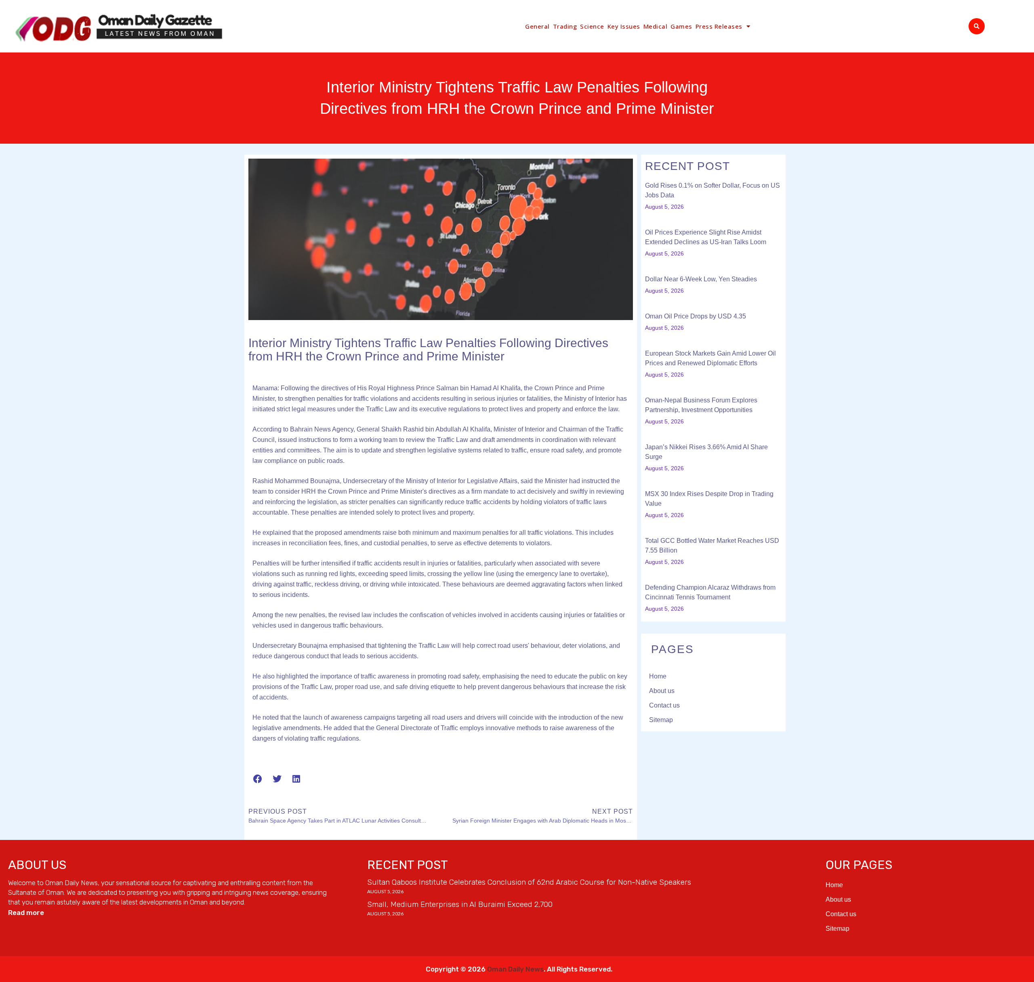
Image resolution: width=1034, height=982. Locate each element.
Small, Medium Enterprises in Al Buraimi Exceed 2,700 (460, 904)
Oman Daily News (515, 969)
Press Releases (719, 26)
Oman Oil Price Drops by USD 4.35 (695, 316)
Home (657, 676)
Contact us (664, 705)
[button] (977, 26)
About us (662, 690)
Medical (655, 26)
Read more (26, 913)
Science (592, 26)
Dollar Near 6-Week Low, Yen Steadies (701, 279)
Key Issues (623, 26)
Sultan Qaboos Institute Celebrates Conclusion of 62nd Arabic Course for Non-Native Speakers (529, 882)
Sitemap (661, 719)
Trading (565, 26)
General (537, 26)
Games (681, 26)
